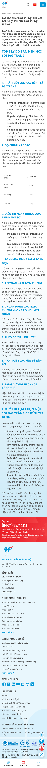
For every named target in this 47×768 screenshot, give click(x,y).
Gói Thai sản (7, 646)
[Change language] (34, 4)
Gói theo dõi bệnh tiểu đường (14, 665)
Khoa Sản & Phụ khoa (11, 628)
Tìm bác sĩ (38, 765)
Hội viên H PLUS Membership (14, 654)
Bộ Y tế (5, 695)
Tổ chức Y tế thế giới (10, 699)
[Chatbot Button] (41, 748)
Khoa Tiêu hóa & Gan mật (13, 613)
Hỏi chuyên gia (8, 765)
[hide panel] (41, 735)
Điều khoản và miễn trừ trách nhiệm (17, 728)
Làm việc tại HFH (9, 591)
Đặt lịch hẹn (23, 765)
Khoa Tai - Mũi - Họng (11, 624)
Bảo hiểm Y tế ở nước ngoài (14, 710)
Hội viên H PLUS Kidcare (12, 658)
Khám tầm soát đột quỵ (12, 669)
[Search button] (28, 4)
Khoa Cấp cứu (8, 606)
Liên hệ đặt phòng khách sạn (14, 718)
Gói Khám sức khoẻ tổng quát (15, 643)
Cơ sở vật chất (8, 588)
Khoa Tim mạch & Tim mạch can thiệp (18, 602)
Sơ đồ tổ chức (8, 584)
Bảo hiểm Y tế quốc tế (11, 714)
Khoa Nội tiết (7, 610)
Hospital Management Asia (13, 706)
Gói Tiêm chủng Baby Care (13, 650)
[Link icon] (4, 684)
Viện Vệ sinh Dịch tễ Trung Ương (16, 703)
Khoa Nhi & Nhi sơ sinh (12, 617)
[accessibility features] (41, 741)
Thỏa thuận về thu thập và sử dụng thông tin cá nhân (22, 733)
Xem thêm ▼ (8, 632)
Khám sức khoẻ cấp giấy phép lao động (19, 661)
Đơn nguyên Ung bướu (12, 621)
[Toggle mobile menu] (43, 4)
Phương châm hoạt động (12, 580)
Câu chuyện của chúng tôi (13, 576)
